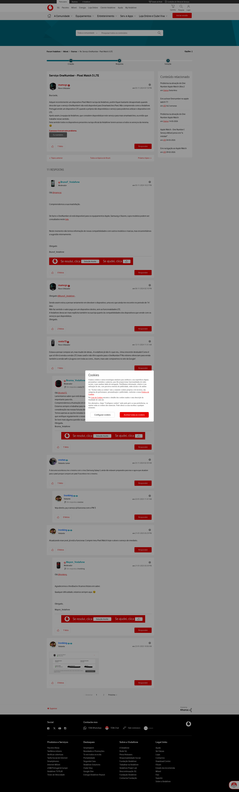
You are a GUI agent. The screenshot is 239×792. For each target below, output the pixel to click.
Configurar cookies (102, 415)
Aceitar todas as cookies (134, 415)
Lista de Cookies (97, 397)
